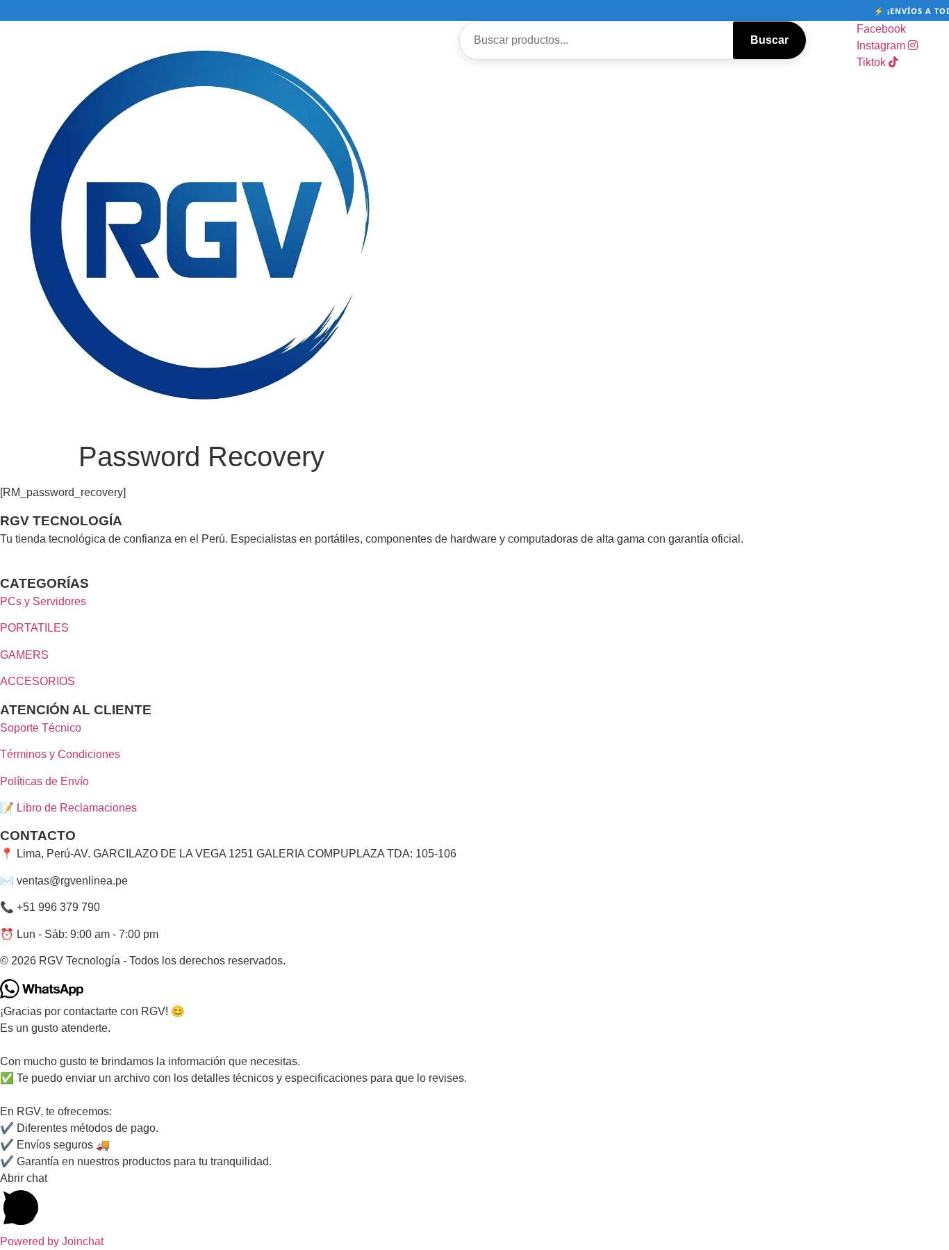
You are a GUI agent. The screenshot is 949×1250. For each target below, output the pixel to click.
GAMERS (24, 655)
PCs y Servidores (43, 601)
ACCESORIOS (37, 681)
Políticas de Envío (44, 781)
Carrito (560, 110)
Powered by (52, 1241)
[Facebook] (6, 565)
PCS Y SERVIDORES (467, 76)
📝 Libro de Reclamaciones (68, 808)
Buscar (769, 40)
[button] (474, 1201)
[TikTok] (30, 565)
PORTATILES (686, 76)
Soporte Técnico (40, 728)
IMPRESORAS (584, 76)
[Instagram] (19, 565)
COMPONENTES (459, 110)
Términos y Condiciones (60, 754)
